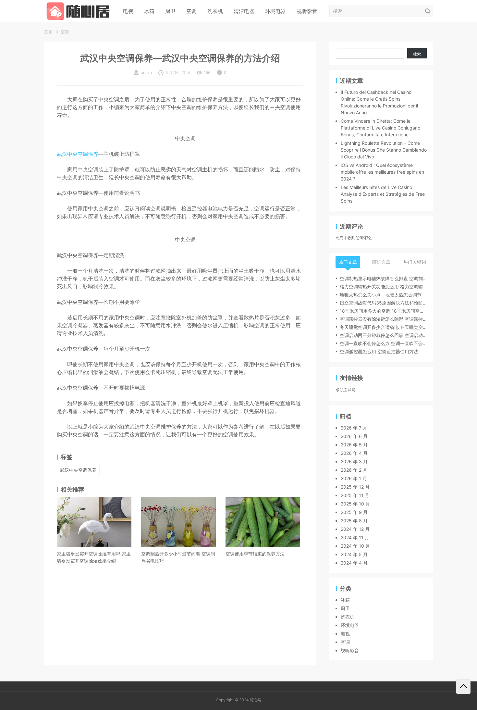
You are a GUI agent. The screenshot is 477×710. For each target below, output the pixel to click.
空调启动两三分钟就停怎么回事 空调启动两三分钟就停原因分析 (383, 335)
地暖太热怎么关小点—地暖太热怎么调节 (381, 294)
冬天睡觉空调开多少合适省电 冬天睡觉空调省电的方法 (383, 327)
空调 (191, 11)
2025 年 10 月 (355, 503)
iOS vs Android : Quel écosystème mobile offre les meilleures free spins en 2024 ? (382, 171)
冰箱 (149, 11)
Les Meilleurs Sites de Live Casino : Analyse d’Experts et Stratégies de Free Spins (383, 194)
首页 (48, 31)
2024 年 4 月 (354, 563)
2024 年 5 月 (354, 554)
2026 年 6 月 (354, 436)
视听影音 (307, 11)
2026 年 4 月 (354, 453)
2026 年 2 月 (354, 470)
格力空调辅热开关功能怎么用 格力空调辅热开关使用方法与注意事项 (383, 286)
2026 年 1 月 (354, 478)
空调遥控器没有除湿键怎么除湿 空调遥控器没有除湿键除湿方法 (383, 319)
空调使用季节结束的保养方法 (255, 553)
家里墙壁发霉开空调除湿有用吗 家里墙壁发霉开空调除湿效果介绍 (94, 557)
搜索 (417, 54)
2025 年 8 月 (354, 520)
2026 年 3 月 (354, 461)
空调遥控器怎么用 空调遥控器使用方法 (379, 351)
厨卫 (170, 11)
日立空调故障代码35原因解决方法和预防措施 (383, 302)
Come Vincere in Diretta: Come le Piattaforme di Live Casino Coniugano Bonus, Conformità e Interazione (380, 127)
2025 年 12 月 (355, 487)
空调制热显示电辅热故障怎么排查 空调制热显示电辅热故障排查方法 (383, 278)
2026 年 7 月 (354, 427)
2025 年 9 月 (354, 512)
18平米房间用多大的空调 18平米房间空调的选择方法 (383, 311)
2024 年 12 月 (355, 529)
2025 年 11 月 (355, 495)
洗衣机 (215, 11)
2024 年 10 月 (355, 546)
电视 (128, 11)
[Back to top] (463, 686)
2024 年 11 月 (355, 537)
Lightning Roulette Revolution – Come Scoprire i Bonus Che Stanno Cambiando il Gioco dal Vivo (384, 149)
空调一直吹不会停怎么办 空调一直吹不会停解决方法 (383, 343)
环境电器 (275, 11)
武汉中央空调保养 (77, 154)
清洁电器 (244, 11)
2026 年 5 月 (354, 444)
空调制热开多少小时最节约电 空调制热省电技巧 (178, 557)
